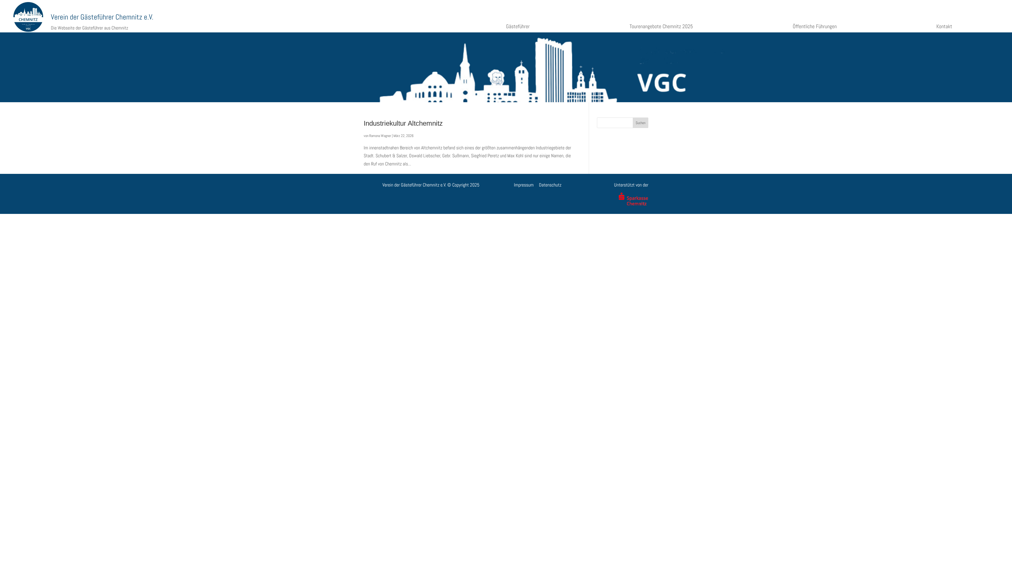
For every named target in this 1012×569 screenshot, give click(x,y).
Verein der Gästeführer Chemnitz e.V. (102, 17)
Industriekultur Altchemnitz (403, 123)
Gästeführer (518, 26)
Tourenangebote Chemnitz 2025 (661, 26)
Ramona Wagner (380, 135)
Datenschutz (550, 185)
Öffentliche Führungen (815, 26)
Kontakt (944, 26)
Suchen (640, 122)
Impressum (524, 185)
